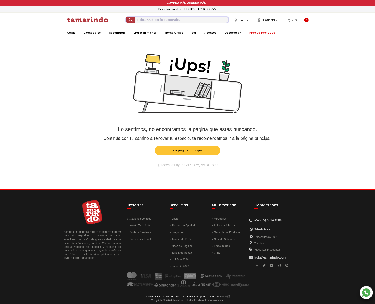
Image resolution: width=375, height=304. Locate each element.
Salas (71, 33)
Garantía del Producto (227, 232)
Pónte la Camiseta (140, 232)
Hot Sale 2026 (180, 259)
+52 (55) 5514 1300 (203, 165)
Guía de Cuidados (224, 239)
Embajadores (222, 246)
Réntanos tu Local (140, 239)
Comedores (92, 33)
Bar (193, 33)
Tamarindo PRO (181, 239)
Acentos (210, 33)
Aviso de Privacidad (187, 296)
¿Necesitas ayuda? (265, 237)
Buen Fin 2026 (180, 266)
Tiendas (259, 243)
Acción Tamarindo (140, 225)
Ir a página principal (187, 150)
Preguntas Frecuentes (267, 249)
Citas (217, 252)
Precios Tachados (262, 33)
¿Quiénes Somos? (140, 218)
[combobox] (177, 20)
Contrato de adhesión (214, 296)
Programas (178, 232)
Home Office (174, 33)
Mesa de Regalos (182, 246)
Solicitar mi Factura (225, 225)
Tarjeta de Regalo (182, 252)
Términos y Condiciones (160, 296)
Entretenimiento (145, 33)
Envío (175, 218)
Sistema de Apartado (184, 225)
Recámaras (117, 33)
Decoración (233, 33)
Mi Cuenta (220, 218)
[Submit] (130, 20)
